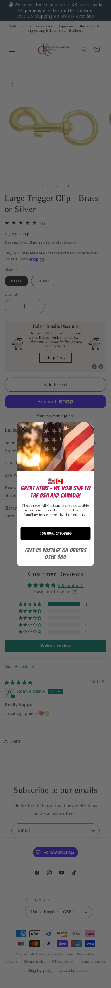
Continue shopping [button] (55, 533)
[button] (23, 428)
